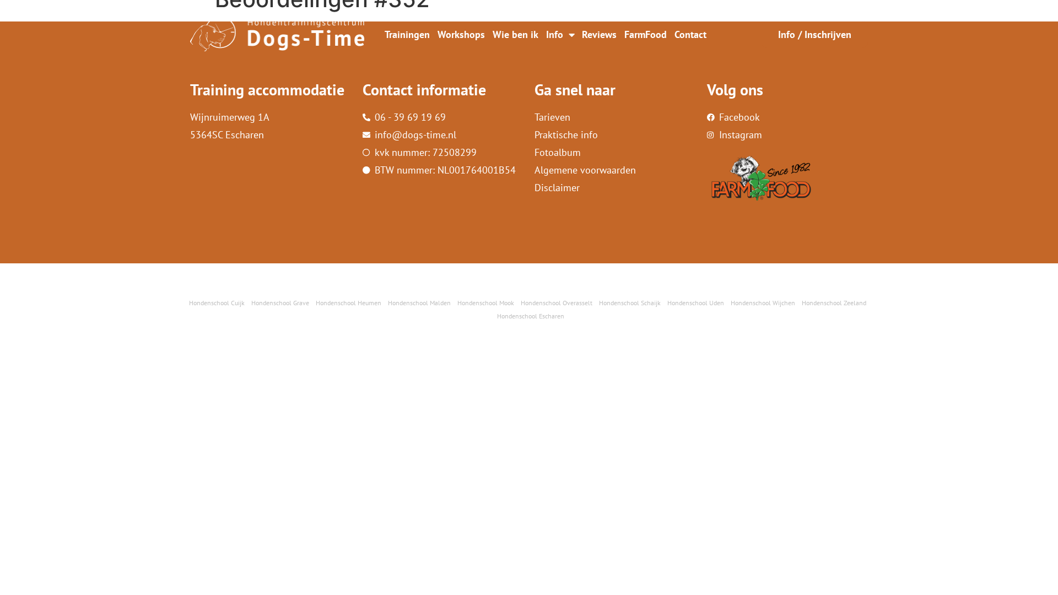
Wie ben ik (515, 34)
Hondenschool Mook (485, 303)
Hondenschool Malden (419, 303)
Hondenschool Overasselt (556, 303)
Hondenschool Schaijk (630, 303)
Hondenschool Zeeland (834, 303)
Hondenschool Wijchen (763, 303)
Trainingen (407, 34)
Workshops (461, 34)
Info (554, 34)
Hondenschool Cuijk (217, 303)
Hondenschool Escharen (530, 316)
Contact (690, 34)
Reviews (599, 34)
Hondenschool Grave (280, 303)
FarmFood (645, 34)
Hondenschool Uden (695, 303)
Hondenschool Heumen (348, 303)
